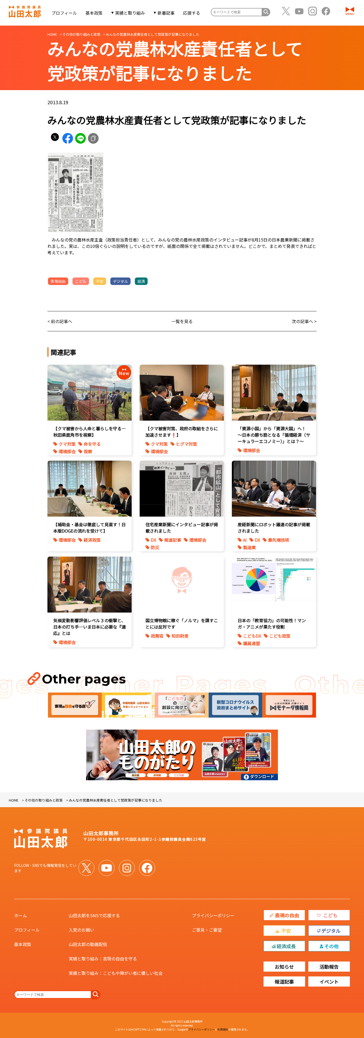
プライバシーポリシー (213, 915)
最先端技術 (278, 540)
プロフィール (64, 13)
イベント (329, 981)
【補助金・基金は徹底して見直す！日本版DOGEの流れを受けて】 (89, 527)
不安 (99, 281)
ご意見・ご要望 (207, 930)
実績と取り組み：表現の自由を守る (103, 958)
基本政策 (94, 13)
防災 (155, 547)
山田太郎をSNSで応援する (94, 915)
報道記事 (172, 540)
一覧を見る (182, 321)
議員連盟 (251, 643)
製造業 (249, 547)
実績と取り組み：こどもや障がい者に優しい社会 (116, 973)
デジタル (120, 281)
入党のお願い (81, 930)
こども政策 (279, 636)
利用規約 (222, 1029)
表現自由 (58, 281)
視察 (88, 451)
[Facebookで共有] (67, 138)
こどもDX (252, 636)
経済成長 (286, 946)
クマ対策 (67, 444)
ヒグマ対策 (186, 444)
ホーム (20, 915)
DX (153, 540)
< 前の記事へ (59, 321)
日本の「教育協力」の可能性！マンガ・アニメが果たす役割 (272, 623)
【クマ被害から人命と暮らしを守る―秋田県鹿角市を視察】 (89, 431)
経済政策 (92, 540)
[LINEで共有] (80, 138)
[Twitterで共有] (55, 138)
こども (80, 281)
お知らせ (284, 966)
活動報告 (329, 966)
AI (245, 540)
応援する (191, 13)
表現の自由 (287, 915)
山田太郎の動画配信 (88, 944)
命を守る (92, 444)
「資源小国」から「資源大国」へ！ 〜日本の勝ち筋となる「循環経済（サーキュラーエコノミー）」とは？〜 (274, 434)
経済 (141, 281)
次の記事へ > (304, 321)
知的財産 (180, 636)
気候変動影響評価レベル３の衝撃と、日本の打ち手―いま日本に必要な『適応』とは (89, 626)
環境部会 (67, 451)
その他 (331, 946)
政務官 (157, 636)
